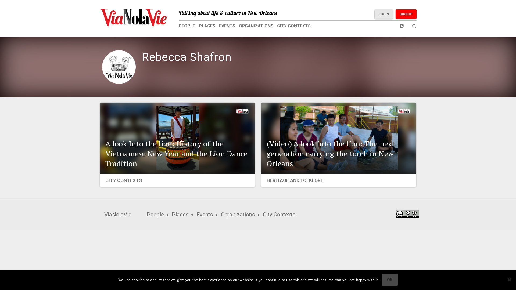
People (187, 25)
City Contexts (294, 25)
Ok (389, 280)
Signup (406, 14)
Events (227, 25)
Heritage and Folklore (295, 180)
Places (207, 25)
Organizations (256, 25)
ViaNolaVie (117, 214)
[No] (509, 279)
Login (384, 14)
